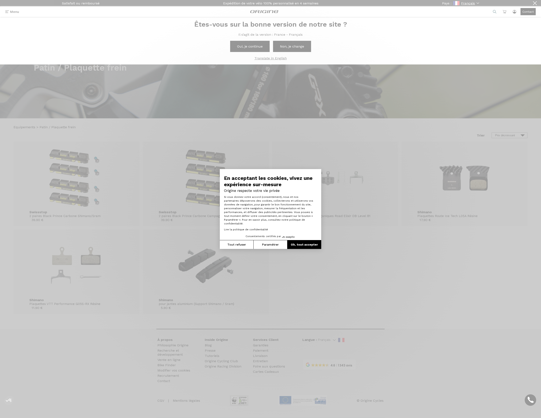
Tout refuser (236, 244)
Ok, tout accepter (304, 244)
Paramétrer (270, 244)
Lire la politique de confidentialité (246, 229)
